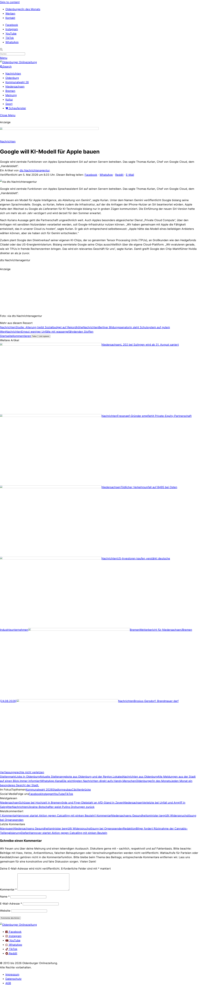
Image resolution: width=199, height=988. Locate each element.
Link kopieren (44, 336)
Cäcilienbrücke (81, 789)
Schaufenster (17, 108)
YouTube (11, 33)
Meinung (11, 95)
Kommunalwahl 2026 (39, 789)
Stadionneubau (62, 789)
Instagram (11, 29)
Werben (10, 13)
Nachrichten (13, 73)
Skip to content (10, 2)
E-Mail (130, 174)
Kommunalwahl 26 (17, 82)
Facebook (11, 25)
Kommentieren (21, 336)
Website (5, 910)
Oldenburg (12, 78)
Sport (8, 103)
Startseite (6, 336)
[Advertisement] (99, 292)
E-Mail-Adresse (11, 903)
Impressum (12, 974)
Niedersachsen (15, 86)
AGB (8, 983)
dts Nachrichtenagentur (34, 170)
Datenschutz (13, 978)
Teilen (34, 336)
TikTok (9, 37)
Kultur (9, 99)
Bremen (10, 91)
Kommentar (8, 889)
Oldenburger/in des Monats (22, 9)
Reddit (119, 174)
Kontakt (10, 17)
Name (5, 896)
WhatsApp (12, 42)
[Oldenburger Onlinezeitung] (18, 924)
